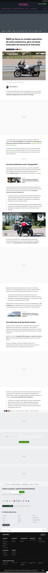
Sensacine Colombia (22, 565)
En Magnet (25, 311)
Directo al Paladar (33, 540)
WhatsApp (7, 501)
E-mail (21, 49)
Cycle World (37, 173)
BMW (27, 410)
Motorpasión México (40, 563)
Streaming (5, 515)
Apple (4, 519)
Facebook (46, 8)
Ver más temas (6, 525)
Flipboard (19, 49)
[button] (13, 86)
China (5, 31)
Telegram (19, 501)
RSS (21, 501)
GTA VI (26, 31)
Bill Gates (9, 31)
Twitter (44, 8)
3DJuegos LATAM (15, 562)
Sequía (14, 31)
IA (32, 31)
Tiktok (28, 501)
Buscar (44, 530)
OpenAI (36, 31)
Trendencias (5, 552)
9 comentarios (11, 49)
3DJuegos (13, 540)
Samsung (19, 519)
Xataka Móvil (5, 541)
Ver (24, 442)
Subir (42, 534)
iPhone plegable (25, 484)
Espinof (22, 541)
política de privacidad (18, 494)
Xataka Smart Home (5, 545)
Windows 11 (34, 522)
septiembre (13, 150)
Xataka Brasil (5, 564)
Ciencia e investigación (6, 8)
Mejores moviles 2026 (16, 484)
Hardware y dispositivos (18, 8)
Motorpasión (40, 540)
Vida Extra (13, 541)
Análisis (19, 515)
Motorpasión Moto (41, 541)
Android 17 (32, 484)
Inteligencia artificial (34, 410)
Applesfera (5, 543)
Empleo (19, 522)
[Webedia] (45, 1)
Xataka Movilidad (35, 517)
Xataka (4, 540)
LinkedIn (26, 501)
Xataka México (5, 562)
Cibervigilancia (33, 8)
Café (30, 31)
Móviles (4, 517)
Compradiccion (5, 555)
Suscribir (22, 492)
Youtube (14, 501)
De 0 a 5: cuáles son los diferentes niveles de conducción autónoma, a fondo (30, 181)
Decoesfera (5, 553)
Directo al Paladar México (33, 563)
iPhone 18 (21, 31)
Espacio (34, 515)
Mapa (40, 31)
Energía (19, 517)
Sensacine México (24, 562)
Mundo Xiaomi (5, 547)
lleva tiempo (34, 91)
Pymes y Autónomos (14, 554)
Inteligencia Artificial (24, 4)
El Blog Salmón (14, 552)
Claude (36, 484)
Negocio (27, 8)
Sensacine (22, 540)
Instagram (17, 501)
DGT (17, 31)
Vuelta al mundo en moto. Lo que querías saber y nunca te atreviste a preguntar (30, 315)
